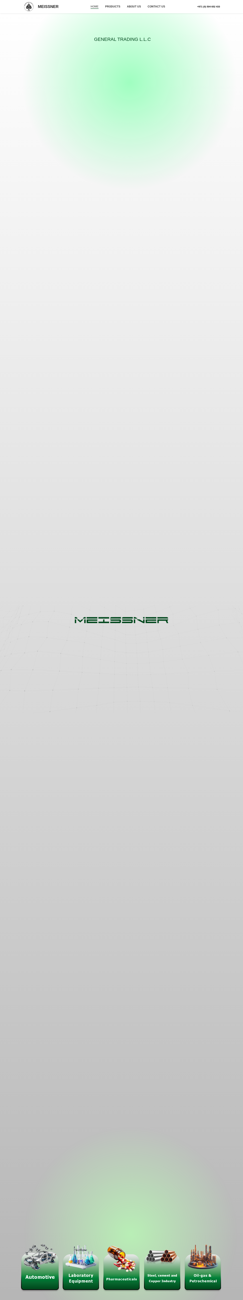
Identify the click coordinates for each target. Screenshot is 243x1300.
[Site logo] (29, 6)
